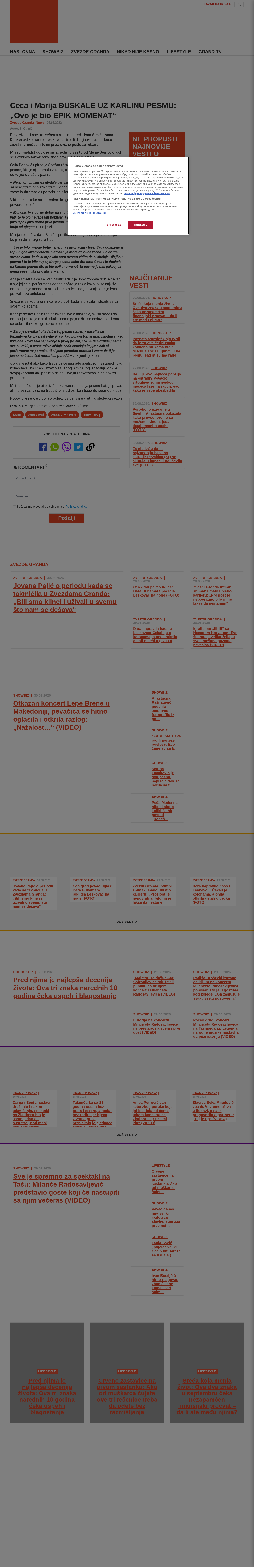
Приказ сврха (114, 225)
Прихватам (140, 225)
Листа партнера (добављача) (89, 212)
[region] (128, 196)
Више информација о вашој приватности (147, 193)
